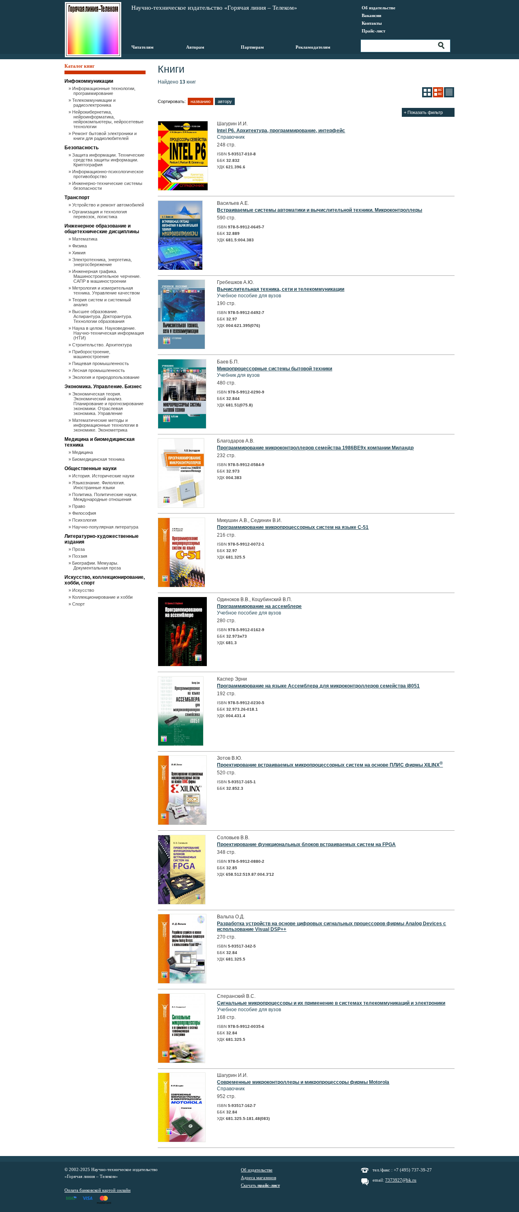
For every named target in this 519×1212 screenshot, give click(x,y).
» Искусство (83, 590)
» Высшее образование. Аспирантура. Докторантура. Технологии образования (102, 316)
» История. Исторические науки (103, 475)
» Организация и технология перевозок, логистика (100, 214)
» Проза (79, 549)
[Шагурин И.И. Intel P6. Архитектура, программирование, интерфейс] (183, 189)
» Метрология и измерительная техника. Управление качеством (106, 290)
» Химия (79, 252)
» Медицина (83, 452)
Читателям (142, 47)
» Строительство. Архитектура (102, 344)
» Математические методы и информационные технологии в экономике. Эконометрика (105, 425)
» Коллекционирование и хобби (103, 597)
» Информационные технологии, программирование (104, 91)
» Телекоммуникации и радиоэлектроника (94, 102)
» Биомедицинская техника (98, 459)
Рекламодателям (313, 47)
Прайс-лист (373, 30)
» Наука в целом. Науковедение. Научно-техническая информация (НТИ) (108, 333)
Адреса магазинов (258, 1177)
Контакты (372, 23)
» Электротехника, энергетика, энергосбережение (102, 262)
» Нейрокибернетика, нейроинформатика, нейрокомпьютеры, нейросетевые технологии (108, 119)
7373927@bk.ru (400, 1180)
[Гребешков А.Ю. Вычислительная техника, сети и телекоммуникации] (181, 347)
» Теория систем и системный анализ (102, 302)
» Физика (80, 245)
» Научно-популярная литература (105, 526)
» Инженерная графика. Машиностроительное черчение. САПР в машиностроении (107, 276)
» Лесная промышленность (99, 370)
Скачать (260, 1185)
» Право (79, 506)
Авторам (195, 47)
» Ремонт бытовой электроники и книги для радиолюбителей (105, 136)
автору (225, 101)
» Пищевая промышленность (101, 363)
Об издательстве (378, 7)
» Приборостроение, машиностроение (91, 354)
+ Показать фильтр (423, 112)
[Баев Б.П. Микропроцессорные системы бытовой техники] (182, 427)
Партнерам (252, 47)
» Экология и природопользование (106, 377)
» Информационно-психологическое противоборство (108, 174)
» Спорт (79, 604)
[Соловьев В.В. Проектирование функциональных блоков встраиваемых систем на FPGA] (182, 903)
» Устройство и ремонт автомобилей (108, 204)
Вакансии (371, 15)
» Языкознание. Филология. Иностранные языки (99, 485)
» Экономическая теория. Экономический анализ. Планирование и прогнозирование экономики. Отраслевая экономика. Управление (108, 403)
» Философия (84, 513)
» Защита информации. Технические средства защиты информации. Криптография (108, 160)
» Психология (85, 520)
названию (200, 101)
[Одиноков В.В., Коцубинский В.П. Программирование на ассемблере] (182, 665)
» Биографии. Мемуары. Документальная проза (97, 565)
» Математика (85, 238)
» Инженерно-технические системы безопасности (107, 186)
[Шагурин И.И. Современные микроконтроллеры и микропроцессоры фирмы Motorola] (182, 1140)
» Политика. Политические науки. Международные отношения (105, 497)
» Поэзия (80, 556)
